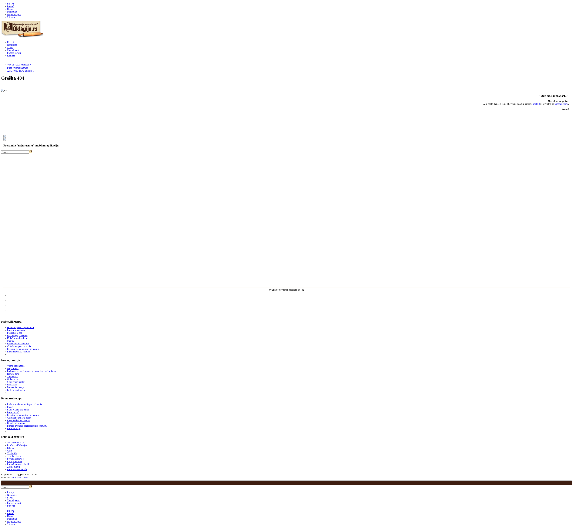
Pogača (10, 407)
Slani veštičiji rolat (15, 382)
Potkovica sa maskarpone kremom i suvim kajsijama (31, 371)
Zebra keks (12, 376)
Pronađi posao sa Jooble (18, 464)
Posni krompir (13, 428)
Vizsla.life (12, 453)
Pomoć (10, 6)
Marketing (12, 11)
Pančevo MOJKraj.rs (17, 445)
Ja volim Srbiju (14, 456)
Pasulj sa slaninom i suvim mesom (23, 349)
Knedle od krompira (16, 423)
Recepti (10, 42)
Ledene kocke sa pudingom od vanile (24, 404)
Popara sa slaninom (16, 330)
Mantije (10, 341)
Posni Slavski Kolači (17, 469)
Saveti (10, 47)
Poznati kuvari (14, 53)
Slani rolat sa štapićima (18, 409)
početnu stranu (561, 104)
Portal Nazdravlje (15, 458)
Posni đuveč (13, 412)
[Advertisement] (286, 174)
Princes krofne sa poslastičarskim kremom (27, 425)
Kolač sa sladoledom (17, 338)
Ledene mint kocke (16, 390)
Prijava (10, 3)
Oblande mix (13, 379)
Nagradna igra (14, 14)
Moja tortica (13, 368)
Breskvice (12, 384)
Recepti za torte (14, 461)
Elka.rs (10, 448)
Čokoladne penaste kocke (19, 346)
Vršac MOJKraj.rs (15, 442)
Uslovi (10, 9)
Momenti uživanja (15, 387)
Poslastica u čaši (14, 333)
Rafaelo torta (13, 374)
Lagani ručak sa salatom (18, 351)
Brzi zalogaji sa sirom (17, 335)
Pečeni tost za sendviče (18, 343)
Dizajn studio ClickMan (20, 477)
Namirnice (12, 45)
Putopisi (11, 55)
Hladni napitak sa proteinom (20, 327)
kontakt (536, 104)
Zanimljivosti (13, 50)
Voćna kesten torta (15, 366)
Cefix (9, 450)
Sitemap (11, 17)
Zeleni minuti (13, 467)
